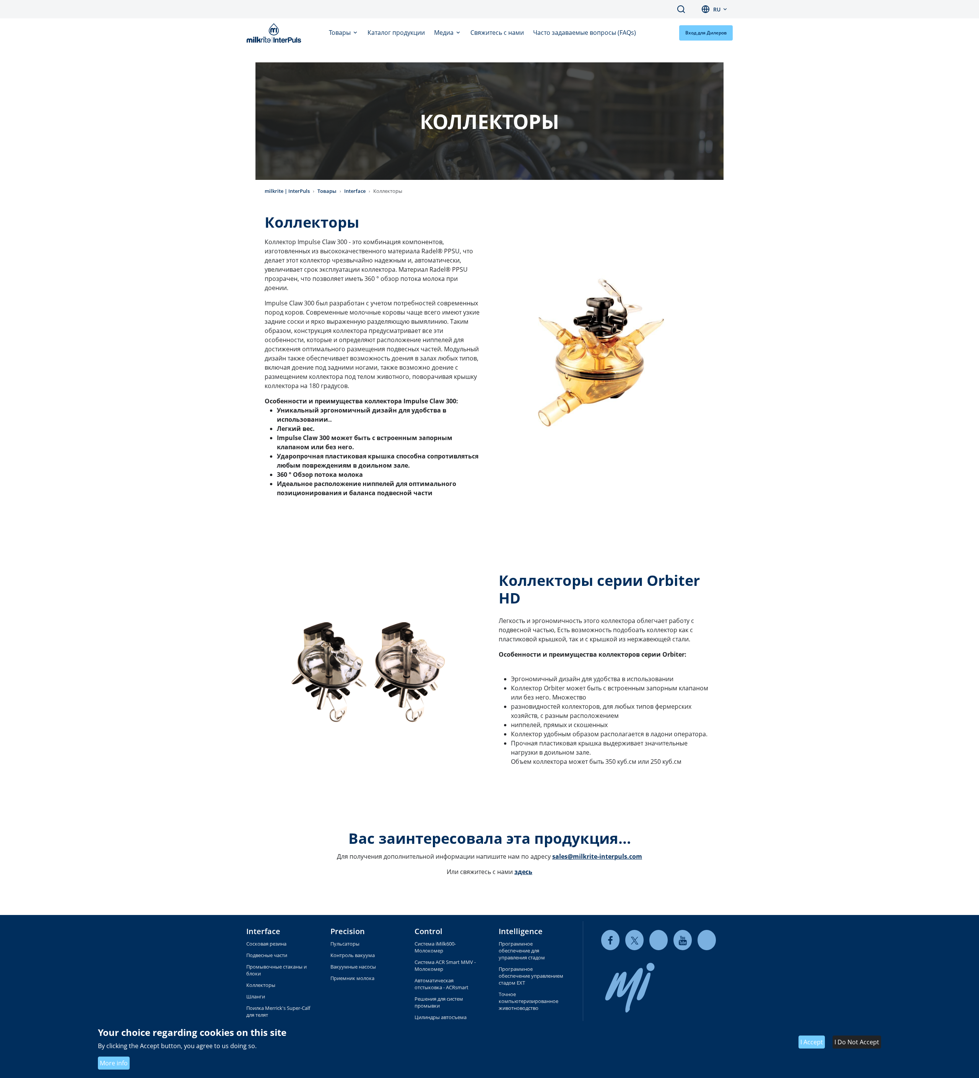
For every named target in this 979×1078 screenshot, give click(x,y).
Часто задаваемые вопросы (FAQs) (584, 32)
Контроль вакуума (352, 955)
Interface (355, 191)
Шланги (255, 996)
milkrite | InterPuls (287, 191)
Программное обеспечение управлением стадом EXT (531, 975)
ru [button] (716, 9)
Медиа (444, 32)
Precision (347, 931)
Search (681, 9)
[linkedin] (658, 940)
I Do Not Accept (856, 1042)
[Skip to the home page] (275, 33)
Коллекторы (260, 985)
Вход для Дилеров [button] (706, 32)
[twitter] (634, 940)
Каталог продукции (396, 32)
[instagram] (706, 940)
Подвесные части (266, 955)
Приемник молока (352, 978)
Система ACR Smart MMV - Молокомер (445, 965)
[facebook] (610, 940)
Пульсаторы (344, 943)
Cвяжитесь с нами (497, 32)
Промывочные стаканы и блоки (276, 970)
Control (428, 931)
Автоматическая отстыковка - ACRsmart (441, 984)
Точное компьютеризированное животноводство (528, 1001)
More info (114, 1063)
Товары (340, 32)
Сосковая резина (266, 943)
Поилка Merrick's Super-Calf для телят (278, 1011)
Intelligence (521, 931)
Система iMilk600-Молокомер (435, 947)
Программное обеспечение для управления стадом (522, 950)
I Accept (811, 1042)
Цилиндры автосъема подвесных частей (441, 1020)
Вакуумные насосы (353, 966)
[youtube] (682, 940)
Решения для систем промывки (439, 1002)
